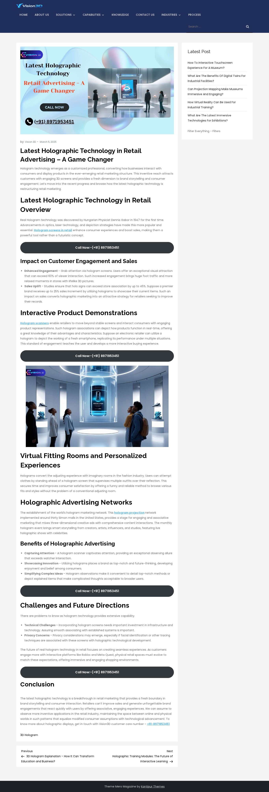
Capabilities (91, 15)
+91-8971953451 (158, 724)
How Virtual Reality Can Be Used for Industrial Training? (212, 104)
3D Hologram (29, 735)
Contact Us (145, 15)
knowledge (120, 15)
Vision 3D (30, 141)
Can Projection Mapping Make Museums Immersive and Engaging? (215, 91)
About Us (42, 15)
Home (23, 15)
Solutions (63, 15)
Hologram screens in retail (53, 230)
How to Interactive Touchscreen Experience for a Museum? (210, 65)
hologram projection (129, 513)
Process (194, 15)
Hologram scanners (34, 323)
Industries (169, 15)
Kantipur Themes (153, 786)
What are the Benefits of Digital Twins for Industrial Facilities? (217, 78)
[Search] (247, 26)
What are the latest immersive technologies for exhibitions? (209, 117)
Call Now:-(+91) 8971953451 (97, 247)
